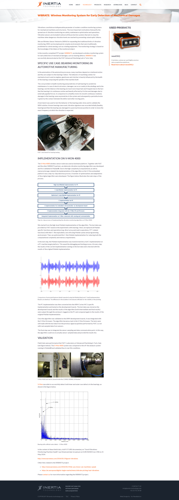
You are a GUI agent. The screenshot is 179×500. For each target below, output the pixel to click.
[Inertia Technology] (49, 6)
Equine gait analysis (72, 486)
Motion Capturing (72, 488)
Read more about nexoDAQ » (122, 65)
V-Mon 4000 (45, 164)
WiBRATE (68, 53)
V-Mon (40, 384)
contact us (46, 474)
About (78, 4)
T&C (67, 496)
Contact (134, 4)
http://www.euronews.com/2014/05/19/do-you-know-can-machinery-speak (69, 467)
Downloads (118, 4)
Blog (126, 4)
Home (71, 4)
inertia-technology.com (55, 496)
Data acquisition (71, 491)
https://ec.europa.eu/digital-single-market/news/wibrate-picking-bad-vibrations (70, 470)
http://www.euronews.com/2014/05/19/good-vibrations (58, 458)
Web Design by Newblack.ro (130, 496)
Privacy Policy (75, 496)
